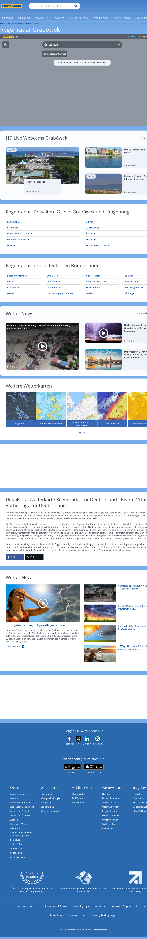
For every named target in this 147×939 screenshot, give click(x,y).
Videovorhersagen (19, 793)
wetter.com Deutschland (22, 806)
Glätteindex (138, 798)
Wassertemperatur (50, 811)
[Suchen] (75, 6)
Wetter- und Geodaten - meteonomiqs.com (21, 834)
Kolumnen (15, 798)
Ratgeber (139, 787)
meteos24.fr (16, 844)
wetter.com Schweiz (20, 811)
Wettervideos (112, 787)
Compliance (57, 915)
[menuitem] (7, 17)
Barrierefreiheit (77, 915)
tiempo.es (15, 839)
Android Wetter (79, 802)
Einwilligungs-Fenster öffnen (90, 906)
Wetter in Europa (110, 815)
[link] (7, 18)
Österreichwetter (110, 806)
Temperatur (46, 802)
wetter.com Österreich (21, 815)
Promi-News (108, 828)
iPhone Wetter (78, 793)
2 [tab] (84, 432)
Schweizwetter (109, 802)
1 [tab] (80, 432)
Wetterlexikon (109, 824)
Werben (14, 819)
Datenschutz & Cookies (55, 906)
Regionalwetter (109, 811)
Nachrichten (108, 793)
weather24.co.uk (18, 857)
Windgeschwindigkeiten (52, 798)
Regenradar (46, 793)
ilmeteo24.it (16, 848)
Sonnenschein (48, 806)
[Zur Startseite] (11, 5)
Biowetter (138, 793)
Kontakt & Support (122, 906)
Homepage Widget (19, 824)
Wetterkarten (12, 23)
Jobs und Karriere (27, 906)
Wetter (15, 787)
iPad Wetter (77, 798)
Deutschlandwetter (111, 798)
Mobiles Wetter (82, 787)
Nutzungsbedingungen (103, 915)
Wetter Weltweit (110, 819)
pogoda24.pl (16, 852)
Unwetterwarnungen (20, 802)
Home (2, 23)
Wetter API (15, 828)
